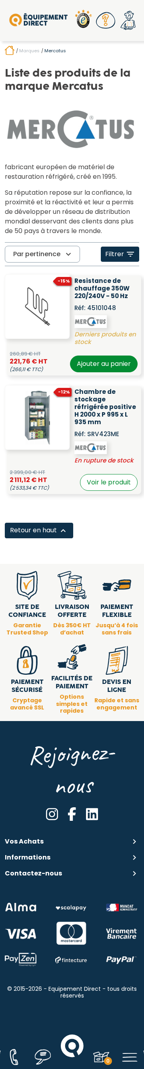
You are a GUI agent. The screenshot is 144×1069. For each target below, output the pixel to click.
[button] (105, 20)
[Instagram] (52, 814)
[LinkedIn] (92, 814)
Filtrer (120, 254)
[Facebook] (72, 814)
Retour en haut (39, 530)
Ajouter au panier (104, 363)
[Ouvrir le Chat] (43, 1057)
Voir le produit (109, 482)
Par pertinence (43, 254)
